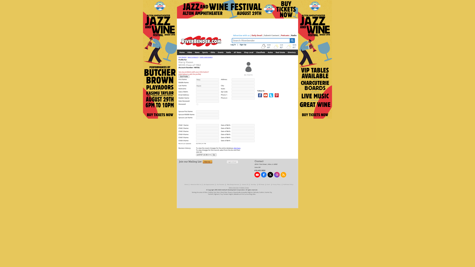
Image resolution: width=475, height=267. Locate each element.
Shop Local (248, 52)
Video (189, 52)
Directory (292, 52)
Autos (270, 52)
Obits (213, 52)
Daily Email (257, 35)
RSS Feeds (261, 184)
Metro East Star (234, 188)
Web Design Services (233, 184)
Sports (205, 52)
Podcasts (285, 35)
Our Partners (220, 184)
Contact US (245, 184)
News (197, 52)
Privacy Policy (277, 184)
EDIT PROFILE (182, 57)
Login (229, 162)
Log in (233, 44)
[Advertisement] (276, 128)
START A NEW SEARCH (206, 57)
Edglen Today (244, 188)
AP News (237, 52)
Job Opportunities (209, 184)
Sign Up (243, 44)
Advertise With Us (195, 184)
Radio (294, 35)
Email (234, 162)
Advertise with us (241, 35)
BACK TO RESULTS (193, 57)
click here (237, 148)
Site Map (253, 184)
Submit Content (271, 35)
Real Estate (280, 52)
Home (182, 52)
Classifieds (260, 52)
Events (221, 52)
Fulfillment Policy (288, 184)
